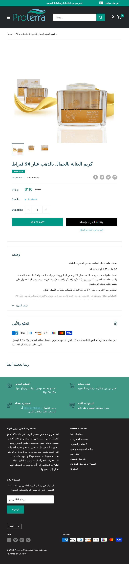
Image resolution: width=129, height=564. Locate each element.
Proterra (17, 178)
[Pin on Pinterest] (102, 177)
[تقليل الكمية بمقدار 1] (28, 209)
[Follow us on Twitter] (15, 540)
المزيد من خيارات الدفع (91, 229)
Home (9, 34)
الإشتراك (15, 509)
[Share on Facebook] (95, 177)
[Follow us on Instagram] (21, 540)
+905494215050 (33, 408)
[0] (119, 17)
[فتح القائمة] (8, 17)
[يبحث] (100, 17)
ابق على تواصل (112, 3)
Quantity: (17, 209)
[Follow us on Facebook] (9, 540)
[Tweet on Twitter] (108, 177)
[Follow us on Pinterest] (28, 540)
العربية (11, 526)
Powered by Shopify (16, 554)
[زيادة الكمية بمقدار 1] (46, 209)
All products (22, 34)
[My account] (112, 17)
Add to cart (38, 222)
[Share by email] (114, 177)
